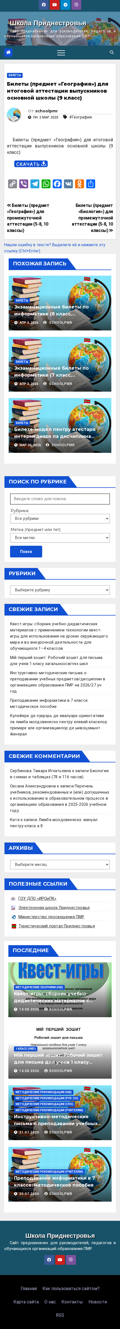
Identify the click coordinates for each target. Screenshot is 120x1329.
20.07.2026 (29, 1194)
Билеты (15, 75)
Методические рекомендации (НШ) (44, 1092)
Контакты (72, 1302)
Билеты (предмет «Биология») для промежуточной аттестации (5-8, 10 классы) (92, 218)
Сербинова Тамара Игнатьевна (40, 771)
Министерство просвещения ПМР (51, 917)
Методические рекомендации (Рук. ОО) (47, 1098)
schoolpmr (46, 110)
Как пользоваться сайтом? (71, 1288)
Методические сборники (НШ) (39, 987)
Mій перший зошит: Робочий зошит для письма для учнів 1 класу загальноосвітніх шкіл (58, 1062)
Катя (15, 819)
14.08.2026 (29, 1009)
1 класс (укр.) (26, 1048)
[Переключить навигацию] (61, 52)
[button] (112, 52)
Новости (97, 1302)
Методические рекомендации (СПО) (44, 1104)
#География (80, 117)
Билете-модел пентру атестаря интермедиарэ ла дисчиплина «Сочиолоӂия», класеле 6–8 (54, 436)
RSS (60, 1315)
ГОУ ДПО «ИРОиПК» (37, 898)
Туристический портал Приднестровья (56, 926)
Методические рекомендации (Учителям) (49, 1110)
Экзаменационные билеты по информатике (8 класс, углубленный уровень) (51, 313)
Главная (29, 1288)
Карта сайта (26, 1302)
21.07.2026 (29, 1132)
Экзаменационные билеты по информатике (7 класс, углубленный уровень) (51, 375)
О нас (50, 1302)
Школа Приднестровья (48, 23)
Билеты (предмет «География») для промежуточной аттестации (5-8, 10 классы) (28, 218)
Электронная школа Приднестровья (54, 907)
